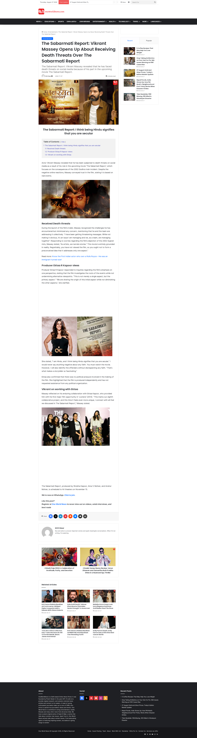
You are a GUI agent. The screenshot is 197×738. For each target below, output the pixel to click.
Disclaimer (125, 731)
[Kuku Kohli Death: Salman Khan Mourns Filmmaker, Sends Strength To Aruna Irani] (78, 596)
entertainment (99, 21)
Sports (61, 21)
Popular (149, 41)
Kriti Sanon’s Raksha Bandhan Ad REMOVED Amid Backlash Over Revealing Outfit (78, 633)
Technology (124, 21)
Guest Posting (96, 731)
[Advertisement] (117, 11)
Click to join (69, 495)
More (144, 21)
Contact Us (142, 731)
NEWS (38, 21)
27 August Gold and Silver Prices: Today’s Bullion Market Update (90, 2)
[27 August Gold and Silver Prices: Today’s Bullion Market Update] (129, 73)
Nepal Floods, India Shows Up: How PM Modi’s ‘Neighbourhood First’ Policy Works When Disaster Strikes (146, 84)
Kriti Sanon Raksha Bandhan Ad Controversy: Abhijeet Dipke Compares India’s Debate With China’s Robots (52, 607)
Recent (130, 41)
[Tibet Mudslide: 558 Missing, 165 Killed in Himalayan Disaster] (129, 97)
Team (104, 731)
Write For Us (133, 731)
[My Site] (51, 11)
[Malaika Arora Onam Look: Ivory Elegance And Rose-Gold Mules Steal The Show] (104, 596)
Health (112, 21)
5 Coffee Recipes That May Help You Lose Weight (145, 50)
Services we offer (152, 731)
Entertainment (52, 32)
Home (45, 32)
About (109, 731)
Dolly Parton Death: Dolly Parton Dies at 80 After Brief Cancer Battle (103, 633)
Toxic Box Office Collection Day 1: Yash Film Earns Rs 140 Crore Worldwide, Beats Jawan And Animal (52, 634)
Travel (135, 21)
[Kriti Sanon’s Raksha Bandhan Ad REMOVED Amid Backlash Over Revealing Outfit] (78, 622)
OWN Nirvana (85, 21)
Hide (63, 142)
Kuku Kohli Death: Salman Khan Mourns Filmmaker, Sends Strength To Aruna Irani (78, 606)
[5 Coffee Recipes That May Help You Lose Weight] (129, 51)
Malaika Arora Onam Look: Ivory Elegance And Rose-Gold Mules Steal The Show (103, 606)
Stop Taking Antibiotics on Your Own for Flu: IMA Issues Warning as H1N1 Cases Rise (145, 61)
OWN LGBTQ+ (72, 21)
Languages (155, 21)
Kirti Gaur (48, 76)
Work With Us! (116, 731)
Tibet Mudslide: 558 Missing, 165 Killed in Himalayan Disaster (144, 96)
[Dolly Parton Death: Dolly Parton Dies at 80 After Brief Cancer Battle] (104, 622)
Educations (49, 21)
